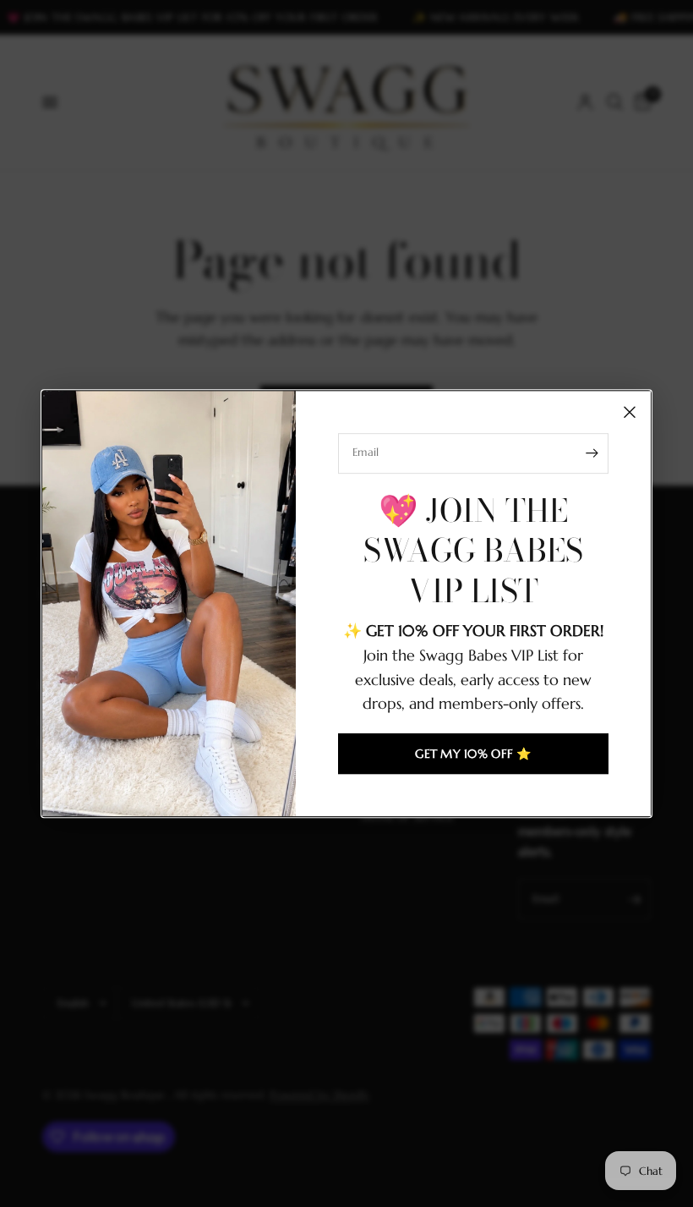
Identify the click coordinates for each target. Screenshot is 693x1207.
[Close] (629, 412)
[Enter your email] (591, 453)
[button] (473, 753)
